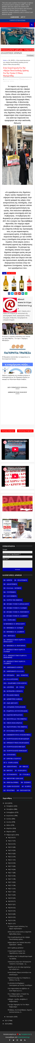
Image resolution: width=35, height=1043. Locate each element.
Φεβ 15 (10, 879)
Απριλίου (9, 828)
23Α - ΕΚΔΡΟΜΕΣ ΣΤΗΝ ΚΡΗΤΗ (15, 683)
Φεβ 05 (10, 911)
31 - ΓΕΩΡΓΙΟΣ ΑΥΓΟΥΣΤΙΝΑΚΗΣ (15, 711)
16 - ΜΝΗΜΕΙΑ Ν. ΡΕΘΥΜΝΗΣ (14, 646)
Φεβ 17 (10, 872)
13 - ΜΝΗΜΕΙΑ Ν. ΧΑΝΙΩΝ (13, 628)
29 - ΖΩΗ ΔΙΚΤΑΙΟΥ (11, 703)
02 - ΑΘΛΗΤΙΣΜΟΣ (10, 584)
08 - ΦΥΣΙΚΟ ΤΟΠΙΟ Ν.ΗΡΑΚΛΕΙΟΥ (16, 604)
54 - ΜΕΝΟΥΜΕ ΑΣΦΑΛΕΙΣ (13, 778)
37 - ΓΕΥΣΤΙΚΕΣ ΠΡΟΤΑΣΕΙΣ (14, 731)
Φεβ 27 (10, 841)
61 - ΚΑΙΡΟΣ (26, 786)
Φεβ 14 (10, 882)
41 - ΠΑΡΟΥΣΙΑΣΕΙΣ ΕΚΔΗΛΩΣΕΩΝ (16, 739)
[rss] (24, 1040)
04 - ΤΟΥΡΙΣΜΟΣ (10, 592)
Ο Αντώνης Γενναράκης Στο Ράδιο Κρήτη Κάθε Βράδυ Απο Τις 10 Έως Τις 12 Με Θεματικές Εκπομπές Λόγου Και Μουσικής (17, 514)
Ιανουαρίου (10, 1017)
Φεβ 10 (10, 895)
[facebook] (9, 1040)
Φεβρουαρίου (11, 835)
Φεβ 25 (10, 847)
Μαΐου (8, 825)
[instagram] (17, 1040)
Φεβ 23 (10, 853)
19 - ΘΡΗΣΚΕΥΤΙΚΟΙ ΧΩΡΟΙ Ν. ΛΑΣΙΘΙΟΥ (14, 662)
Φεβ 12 (10, 888)
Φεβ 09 (10, 898)
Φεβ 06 (10, 908)
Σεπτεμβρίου (10, 812)
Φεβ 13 (10, 885)
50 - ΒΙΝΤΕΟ (8, 771)
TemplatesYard (26, 1034)
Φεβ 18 (10, 869)
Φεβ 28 (10, 837)
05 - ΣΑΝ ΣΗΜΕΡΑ (10, 596)
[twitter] (13, 1040)
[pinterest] (21, 1040)
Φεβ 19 (10, 866)
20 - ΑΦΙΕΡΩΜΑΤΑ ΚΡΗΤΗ (13, 667)
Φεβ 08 (10, 901)
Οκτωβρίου (10, 809)
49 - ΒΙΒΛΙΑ (23, 767)
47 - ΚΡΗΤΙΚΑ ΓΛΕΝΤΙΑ (12, 759)
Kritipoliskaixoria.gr (24, 1037)
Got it (23, 17)
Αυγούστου (10, 815)
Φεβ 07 (10, 904)
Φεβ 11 (10, 892)
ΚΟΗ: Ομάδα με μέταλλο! (15, 948)
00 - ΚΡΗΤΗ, (11, 81)
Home (5, 60)
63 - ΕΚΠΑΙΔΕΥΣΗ (23, 790)
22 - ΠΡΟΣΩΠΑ (9, 675)
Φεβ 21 (10, 860)
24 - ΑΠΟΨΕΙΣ (9, 687)
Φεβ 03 (10, 917)
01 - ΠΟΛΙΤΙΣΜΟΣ (20, 580)
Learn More (14, 17)
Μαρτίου (9, 831)
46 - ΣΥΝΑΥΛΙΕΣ (9, 755)
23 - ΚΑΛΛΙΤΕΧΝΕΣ (11, 679)
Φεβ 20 (10, 863)
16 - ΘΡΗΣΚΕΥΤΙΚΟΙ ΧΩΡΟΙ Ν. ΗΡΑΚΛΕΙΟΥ (14, 641)
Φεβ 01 (10, 923)
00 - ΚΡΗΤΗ (11, 60)
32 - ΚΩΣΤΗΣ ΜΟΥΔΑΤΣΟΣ (13, 715)
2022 (6, 803)
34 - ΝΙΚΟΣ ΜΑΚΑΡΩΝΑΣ (13, 723)
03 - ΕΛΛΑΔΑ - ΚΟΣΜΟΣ (12, 588)
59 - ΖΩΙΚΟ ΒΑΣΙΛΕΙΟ (11, 786)
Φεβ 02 (10, 920)
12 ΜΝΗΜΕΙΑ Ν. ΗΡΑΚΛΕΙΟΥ (14, 624)
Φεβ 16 (10, 876)
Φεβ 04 (10, 914)
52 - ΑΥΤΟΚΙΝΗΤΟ (10, 775)
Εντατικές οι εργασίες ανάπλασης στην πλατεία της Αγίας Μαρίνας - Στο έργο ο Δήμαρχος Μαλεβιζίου (16, 338)
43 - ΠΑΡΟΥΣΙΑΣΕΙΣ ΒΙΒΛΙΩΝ (14, 747)
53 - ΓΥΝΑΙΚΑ (25, 775)
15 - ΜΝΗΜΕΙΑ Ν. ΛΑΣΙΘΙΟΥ (14, 632)
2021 (6, 1020)
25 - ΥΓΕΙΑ (20, 687)
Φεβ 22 (10, 857)
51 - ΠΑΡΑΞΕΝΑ (21, 771)
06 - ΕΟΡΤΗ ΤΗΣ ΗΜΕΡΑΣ (13, 600)
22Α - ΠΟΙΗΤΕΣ (22, 675)
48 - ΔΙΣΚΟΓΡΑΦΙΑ (10, 767)
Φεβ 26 (10, 844)
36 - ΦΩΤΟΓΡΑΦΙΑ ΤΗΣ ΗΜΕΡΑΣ (15, 727)
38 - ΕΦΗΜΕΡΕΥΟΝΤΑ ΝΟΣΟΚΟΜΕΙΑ (17, 735)
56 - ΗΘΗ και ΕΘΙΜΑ (11, 782)
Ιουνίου (9, 822)
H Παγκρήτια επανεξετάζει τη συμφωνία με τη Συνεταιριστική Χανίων (16, 358)
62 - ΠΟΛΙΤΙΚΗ (9, 790)
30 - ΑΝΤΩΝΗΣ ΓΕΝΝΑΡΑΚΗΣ (14, 707)
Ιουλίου (9, 819)
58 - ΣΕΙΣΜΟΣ (26, 782)
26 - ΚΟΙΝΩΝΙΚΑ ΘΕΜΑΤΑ (13, 691)
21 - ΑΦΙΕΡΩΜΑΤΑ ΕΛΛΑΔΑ (14, 671)
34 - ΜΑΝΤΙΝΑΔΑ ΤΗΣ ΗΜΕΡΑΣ (15, 719)
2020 (6, 1024)
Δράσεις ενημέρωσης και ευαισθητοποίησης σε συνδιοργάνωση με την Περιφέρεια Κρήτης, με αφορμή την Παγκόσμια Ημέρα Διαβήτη (16, 377)
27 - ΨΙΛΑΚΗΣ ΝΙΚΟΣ (11, 695)
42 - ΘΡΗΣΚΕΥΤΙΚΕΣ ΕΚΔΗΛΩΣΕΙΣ (16, 743)
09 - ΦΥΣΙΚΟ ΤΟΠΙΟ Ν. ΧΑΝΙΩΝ (15, 608)
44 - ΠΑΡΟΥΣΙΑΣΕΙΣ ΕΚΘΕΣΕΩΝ (15, 751)
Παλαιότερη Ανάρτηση (25, 431)
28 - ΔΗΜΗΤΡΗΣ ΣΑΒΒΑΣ (13, 699)
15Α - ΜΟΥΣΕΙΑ (9, 636)
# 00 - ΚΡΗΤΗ (11, 273)
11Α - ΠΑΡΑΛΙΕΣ (9, 620)
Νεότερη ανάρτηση (8, 431)
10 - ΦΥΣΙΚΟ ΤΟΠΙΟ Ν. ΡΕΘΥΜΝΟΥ (16, 612)
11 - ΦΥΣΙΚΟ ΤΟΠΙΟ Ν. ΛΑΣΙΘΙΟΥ (16, 616)
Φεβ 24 (10, 850)
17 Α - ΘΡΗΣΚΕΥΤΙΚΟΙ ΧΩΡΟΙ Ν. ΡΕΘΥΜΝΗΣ (15, 656)
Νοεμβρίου (10, 806)
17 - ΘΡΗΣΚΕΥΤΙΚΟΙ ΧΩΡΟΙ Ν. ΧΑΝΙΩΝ (14, 651)
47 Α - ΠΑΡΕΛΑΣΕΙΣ (11, 763)
